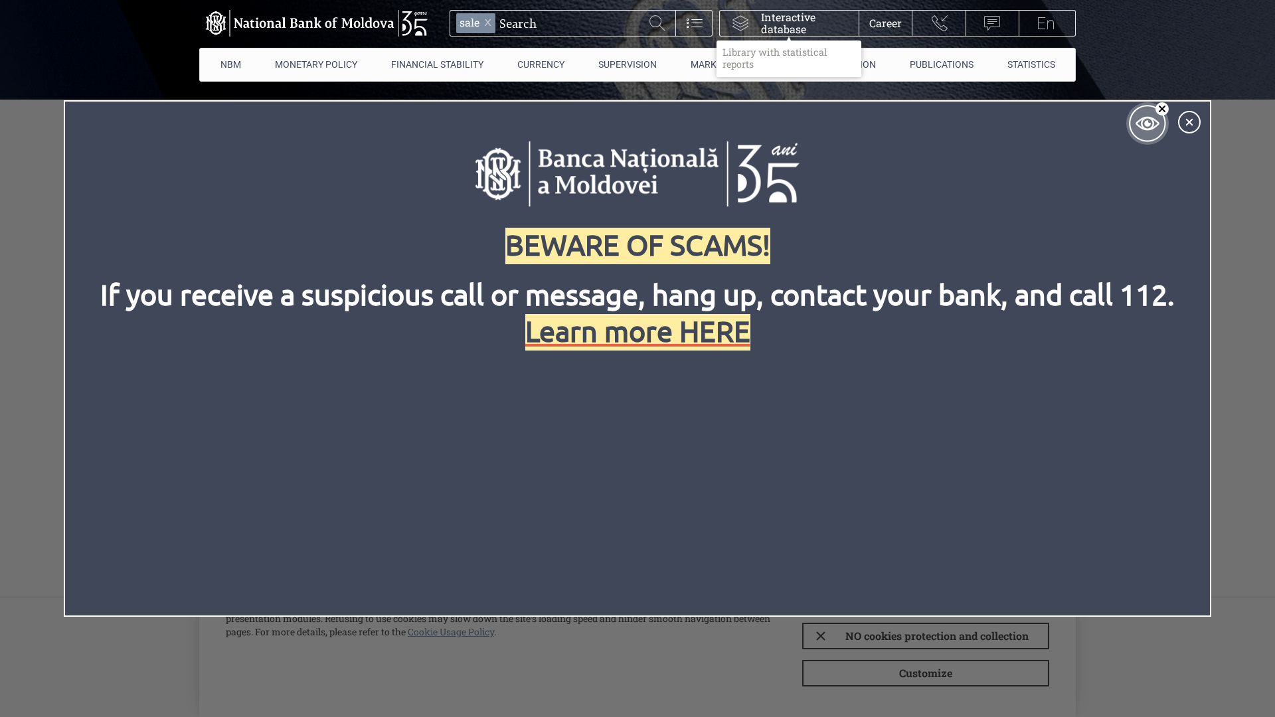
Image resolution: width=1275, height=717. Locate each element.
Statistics (1031, 64)
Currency (540, 64)
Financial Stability (437, 64)
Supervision (627, 64)
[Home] (313, 23)
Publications (942, 64)
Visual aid (1147, 123)
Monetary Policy (316, 64)
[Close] (1189, 122)
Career (885, 23)
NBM (230, 64)
